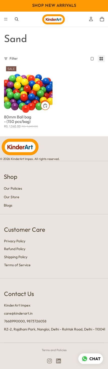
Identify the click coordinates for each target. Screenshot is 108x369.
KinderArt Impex (17, 305)
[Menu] (6, 19)
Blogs (8, 205)
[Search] (16, 19)
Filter (14, 58)
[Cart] (101, 19)
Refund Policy (14, 249)
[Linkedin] (59, 361)
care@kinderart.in (18, 313)
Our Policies (13, 188)
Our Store (11, 197)
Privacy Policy (14, 241)
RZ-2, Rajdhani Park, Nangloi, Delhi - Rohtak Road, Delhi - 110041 (54, 329)
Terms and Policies (54, 350)
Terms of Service (17, 264)
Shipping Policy (15, 257)
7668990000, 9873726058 (25, 321)
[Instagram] (49, 361)
